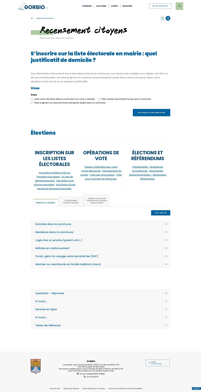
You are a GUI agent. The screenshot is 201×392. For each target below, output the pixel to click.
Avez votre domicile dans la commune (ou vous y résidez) (65, 99)
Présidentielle (140, 167)
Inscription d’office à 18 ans (54, 172)
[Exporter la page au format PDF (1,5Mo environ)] (162, 18)
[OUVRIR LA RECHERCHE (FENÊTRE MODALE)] (179, 6)
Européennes (140, 170)
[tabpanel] (100, 246)
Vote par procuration (102, 174)
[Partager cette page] (168, 18)
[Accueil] (32, 18)
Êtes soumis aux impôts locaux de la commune (126, 99)
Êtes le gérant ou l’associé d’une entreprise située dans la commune (70, 102)
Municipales (156, 170)
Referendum (147, 178)
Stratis (196, 388)
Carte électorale (91, 170)
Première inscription (48, 176)
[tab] (45, 203)
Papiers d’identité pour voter (101, 167)
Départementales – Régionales (147, 174)
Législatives (156, 167)
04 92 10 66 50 (92, 377)
